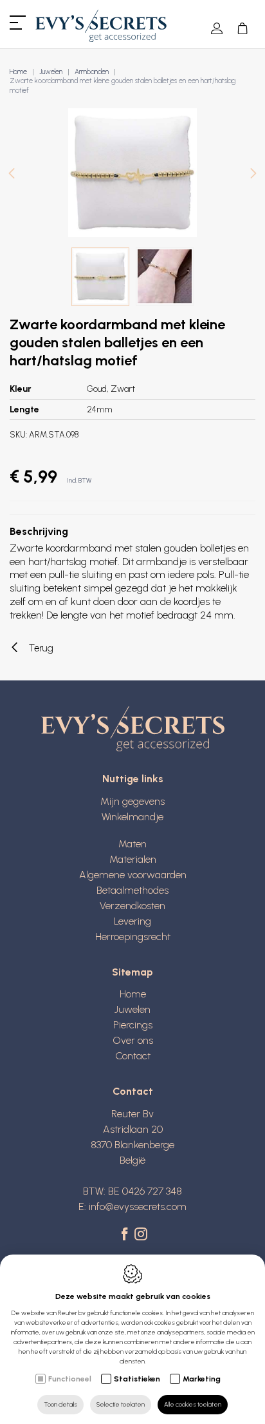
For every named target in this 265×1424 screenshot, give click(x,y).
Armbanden (92, 72)
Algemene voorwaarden (133, 875)
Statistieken (137, 1378)
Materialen (132, 859)
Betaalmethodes (132, 890)
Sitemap (132, 972)
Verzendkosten (132, 906)
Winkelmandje (132, 817)
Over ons (133, 1040)
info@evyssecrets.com (138, 1206)
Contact (133, 1056)
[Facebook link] (126, 1235)
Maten (132, 844)
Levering (132, 921)
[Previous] (11, 174)
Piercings (132, 1025)
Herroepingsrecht (132, 936)
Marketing (202, 1378)
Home (18, 72)
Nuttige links (132, 779)
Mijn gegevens (132, 801)
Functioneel (69, 1378)
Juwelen (50, 72)
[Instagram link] (140, 1235)
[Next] (253, 174)
